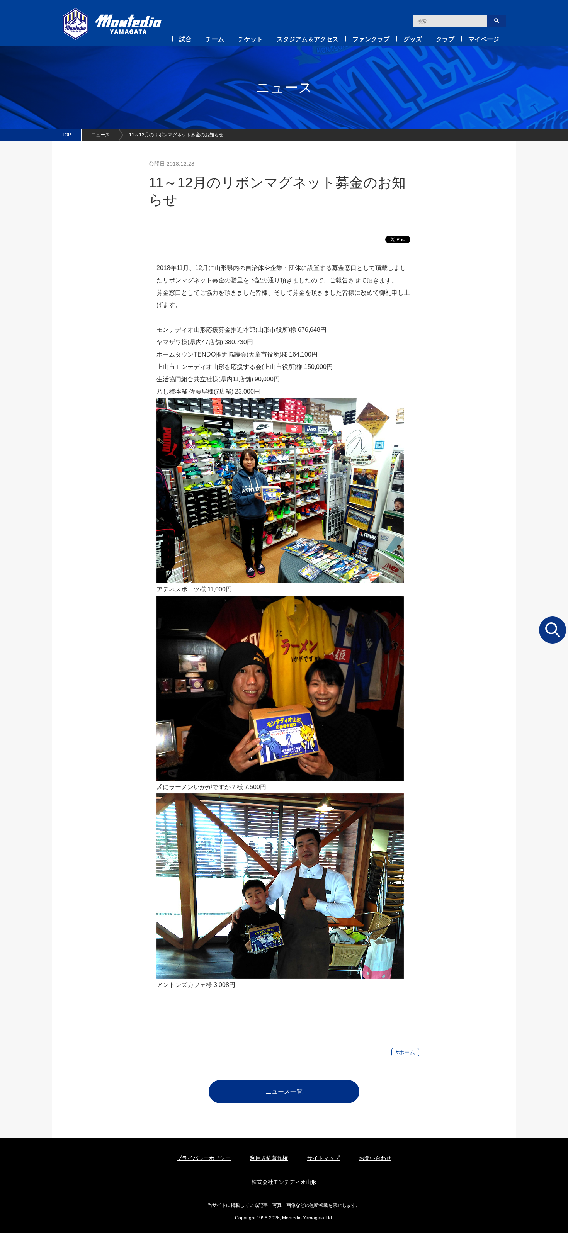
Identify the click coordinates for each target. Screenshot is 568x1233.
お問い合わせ (375, 1158)
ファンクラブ (370, 39)
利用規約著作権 (269, 1158)
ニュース (100, 135)
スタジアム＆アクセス (307, 39)
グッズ (412, 39)
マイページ (483, 39)
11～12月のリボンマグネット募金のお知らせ (176, 135)
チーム (215, 39)
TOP (66, 135)
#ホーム (405, 1052)
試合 (185, 39)
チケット (250, 39)
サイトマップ (323, 1158)
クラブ (445, 39)
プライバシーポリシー (204, 1158)
